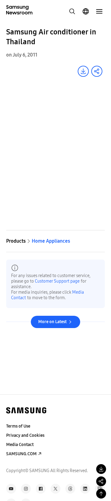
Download (83, 71)
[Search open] (72, 11)
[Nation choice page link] (85, 11)
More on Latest (52, 321)
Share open (96, 71)
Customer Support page (57, 281)
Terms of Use (18, 426)
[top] (101, 494)
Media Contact (20, 444)
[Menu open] (99, 11)
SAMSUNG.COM (21, 453)
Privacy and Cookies (25, 435)
